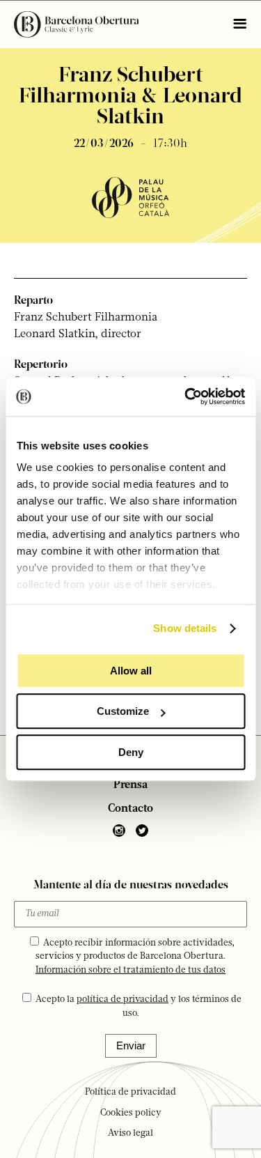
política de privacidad (122, 999)
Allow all (131, 671)
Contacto (130, 809)
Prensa (130, 785)
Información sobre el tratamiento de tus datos (130, 970)
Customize (123, 711)
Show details (184, 628)
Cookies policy (130, 1113)
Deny (130, 752)
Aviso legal (130, 1133)
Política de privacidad (130, 1092)
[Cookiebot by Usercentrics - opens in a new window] (186, 396)
